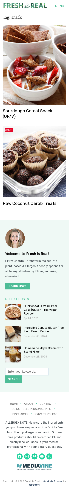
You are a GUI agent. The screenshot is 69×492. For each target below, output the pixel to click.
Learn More (18, 286)
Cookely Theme (53, 481)
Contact (46, 403)
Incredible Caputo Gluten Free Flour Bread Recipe (44, 329)
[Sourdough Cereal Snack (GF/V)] (34, 27)
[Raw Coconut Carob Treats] (34, 128)
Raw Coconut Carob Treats (29, 203)
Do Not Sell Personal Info (31, 409)
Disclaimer (20, 414)
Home (14, 403)
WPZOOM (34, 485)
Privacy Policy (46, 414)
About (28, 403)
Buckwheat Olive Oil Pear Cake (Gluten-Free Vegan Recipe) (41, 309)
